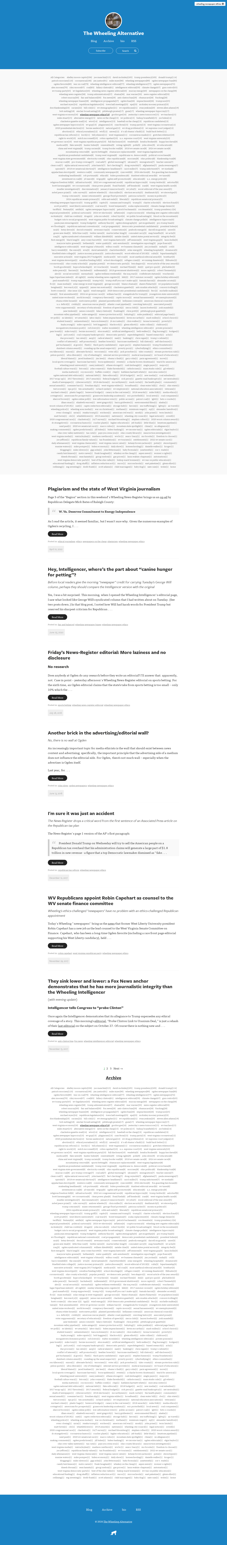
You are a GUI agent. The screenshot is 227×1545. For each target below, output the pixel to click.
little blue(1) (150, 422)
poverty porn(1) (125, 348)
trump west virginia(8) (106, 155)
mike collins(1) (147, 324)
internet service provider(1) (116, 355)
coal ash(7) (101, 161)
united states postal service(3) (145, 236)
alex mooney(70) (59, 87)
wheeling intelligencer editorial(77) (107, 84)
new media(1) (150, 375)
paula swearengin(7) (168, 165)
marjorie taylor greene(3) (69, 243)
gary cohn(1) (132, 358)
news (111, 923)
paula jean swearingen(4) (66, 222)
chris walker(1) (134, 321)
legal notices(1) (156, 416)
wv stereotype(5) (169, 192)
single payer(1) (150, 365)
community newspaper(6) (106, 172)
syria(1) (77, 412)
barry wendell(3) (59, 250)
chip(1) (116, 371)
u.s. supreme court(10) (131, 138)
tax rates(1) (81, 338)
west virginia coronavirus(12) (161, 124)
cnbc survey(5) (80, 192)
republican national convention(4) (83, 226)
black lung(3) (73, 239)
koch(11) (85, 134)
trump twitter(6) (157, 182)
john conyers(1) (97, 368)
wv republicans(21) (128, 107)
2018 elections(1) (101, 382)
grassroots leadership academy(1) (109, 395)
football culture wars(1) (66, 368)
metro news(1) (85, 453)
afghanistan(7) (150, 165)
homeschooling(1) (134, 446)
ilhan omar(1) (67, 402)
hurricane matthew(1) (127, 341)
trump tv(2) (98, 280)
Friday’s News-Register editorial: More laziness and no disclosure (107, 655)
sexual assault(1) (57, 385)
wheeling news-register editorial (87, 705)
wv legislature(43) (81, 90)
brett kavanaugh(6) (61, 185)
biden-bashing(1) (116, 429)
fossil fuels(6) (119, 185)
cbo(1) (162, 385)
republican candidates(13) (155, 121)
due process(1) (67, 338)
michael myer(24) (68, 104)
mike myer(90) (116, 80)
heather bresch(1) (107, 341)
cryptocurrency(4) (135, 212)
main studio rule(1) (152, 368)
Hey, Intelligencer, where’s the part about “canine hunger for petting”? (110, 572)
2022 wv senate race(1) (161, 439)
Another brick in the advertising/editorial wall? (98, 732)
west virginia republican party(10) (90, 141)
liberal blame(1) (68, 358)
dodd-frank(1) (90, 466)
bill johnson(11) (99, 134)
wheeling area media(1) (82, 409)
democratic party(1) (115, 334)
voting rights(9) (123, 145)
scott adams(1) (106, 466)
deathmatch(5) (152, 192)
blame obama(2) (129, 283)
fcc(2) (52, 283)
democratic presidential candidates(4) (140, 226)
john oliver (63, 785)
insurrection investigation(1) (157, 432)
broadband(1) (131, 385)
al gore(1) (78, 344)
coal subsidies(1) (167, 375)
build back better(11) (156, 131)
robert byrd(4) (118, 216)
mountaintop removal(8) (77, 151)
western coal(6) (84, 172)
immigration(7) (147, 161)
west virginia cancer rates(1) (112, 443)
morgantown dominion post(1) (71, 327)
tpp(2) (86, 290)
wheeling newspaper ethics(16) (95, 114)
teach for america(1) (166, 361)
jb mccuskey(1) (117, 321)
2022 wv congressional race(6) (108, 182)
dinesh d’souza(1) (69, 456)
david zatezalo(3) (99, 250)
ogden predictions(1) (83, 429)
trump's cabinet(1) (159, 338)
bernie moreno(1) (87, 331)
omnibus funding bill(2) (90, 260)
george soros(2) (112, 283)
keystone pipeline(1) (167, 422)
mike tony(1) (71, 331)
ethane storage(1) (114, 365)
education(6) (139, 178)
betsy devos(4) (68, 229)
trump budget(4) (88, 222)
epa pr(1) (72, 388)
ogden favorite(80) (62, 84)
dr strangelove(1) (60, 422)
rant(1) (78, 405)
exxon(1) (70, 351)
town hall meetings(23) (117, 104)
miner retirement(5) (91, 195)
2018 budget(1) (127, 375)
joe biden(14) (165, 117)
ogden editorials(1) (153, 429)
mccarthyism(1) (119, 382)
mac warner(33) (134, 94)
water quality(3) (103, 243)
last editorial (66, 1025)
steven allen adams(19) (168, 107)
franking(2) (119, 311)
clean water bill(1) (148, 385)
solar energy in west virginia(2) (88, 283)
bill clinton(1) (146, 341)
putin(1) (157, 443)
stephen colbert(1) (140, 419)
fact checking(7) (115, 165)
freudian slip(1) (92, 385)
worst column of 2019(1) (61, 405)
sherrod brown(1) (61, 399)
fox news (78, 1041)
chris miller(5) (115, 192)
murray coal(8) (62, 161)
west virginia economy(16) (65, 114)
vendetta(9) (132, 141)
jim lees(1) (101, 358)
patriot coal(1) (143, 399)
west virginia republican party (87, 953)
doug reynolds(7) (133, 165)
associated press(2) (163, 304)
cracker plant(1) (101, 422)
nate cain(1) (153, 466)
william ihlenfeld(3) (103, 236)
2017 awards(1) (93, 378)
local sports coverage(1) (63, 361)
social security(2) (71, 273)
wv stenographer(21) (107, 107)
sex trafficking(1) (148, 405)
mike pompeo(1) (82, 446)
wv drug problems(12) (132, 128)
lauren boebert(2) (148, 307)
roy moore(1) (87, 371)
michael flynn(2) (128, 266)
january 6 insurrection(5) (112, 189)
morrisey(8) (133, 158)
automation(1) (160, 456)
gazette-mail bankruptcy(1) (148, 378)
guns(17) (129, 111)
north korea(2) (84, 297)
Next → (118, 1068)
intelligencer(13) (107, 121)
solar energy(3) (135, 250)
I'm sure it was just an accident (81, 813)
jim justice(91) (100, 80)
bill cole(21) (89, 107)
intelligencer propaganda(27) (105, 101)
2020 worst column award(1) (165, 419)
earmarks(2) (87, 273)
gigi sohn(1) (96, 449)
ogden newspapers (78, 785)
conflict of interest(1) (67, 341)
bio (122, 40)
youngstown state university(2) (164, 294)
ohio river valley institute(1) (71, 432)
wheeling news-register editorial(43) (109, 90)
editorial (100, 1020)
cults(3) (154, 253)
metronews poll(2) (88, 300)
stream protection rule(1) (167, 351)
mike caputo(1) (84, 324)
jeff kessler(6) (133, 185)
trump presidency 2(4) (165, 209)
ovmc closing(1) (63, 412)
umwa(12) (114, 131)
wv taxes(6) (164, 175)
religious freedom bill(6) (62, 182)
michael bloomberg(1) (119, 419)
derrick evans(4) (84, 229)
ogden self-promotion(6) (119, 178)
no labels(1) (67, 317)
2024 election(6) (142, 172)
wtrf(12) (103, 131)
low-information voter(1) (105, 399)
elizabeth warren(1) (85, 402)
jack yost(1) (69, 334)
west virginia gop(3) (152, 239)
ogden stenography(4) (126, 222)
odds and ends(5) (109, 199)
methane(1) (121, 409)
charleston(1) (84, 419)
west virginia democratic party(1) (74, 460)
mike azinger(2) (89, 314)
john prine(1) (151, 412)
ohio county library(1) (131, 432)
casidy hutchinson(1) (67, 453)
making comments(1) (60, 429)
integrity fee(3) (168, 236)
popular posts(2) (97, 263)
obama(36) (119, 94)
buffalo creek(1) (103, 371)
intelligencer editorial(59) (127, 87)
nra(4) (56, 229)
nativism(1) (117, 416)
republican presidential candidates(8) (75, 155)
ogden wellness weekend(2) (108, 273)
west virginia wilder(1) (112, 385)
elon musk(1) (104, 331)
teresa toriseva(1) (151, 321)
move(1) (164, 358)
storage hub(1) (120, 405)
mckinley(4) (56, 216)
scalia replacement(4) (138, 206)
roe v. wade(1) (162, 449)
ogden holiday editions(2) (167, 277)
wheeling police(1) (60, 409)
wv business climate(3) (132, 246)
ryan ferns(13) (121, 124)
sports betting (64, 705)
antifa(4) (80, 209)
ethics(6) (104, 175)
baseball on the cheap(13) (129, 121)
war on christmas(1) (104, 409)
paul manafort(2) (61, 280)
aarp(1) (92, 338)
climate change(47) (151, 87)
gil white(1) (168, 368)
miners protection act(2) (110, 314)
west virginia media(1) (62, 436)
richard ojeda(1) (103, 388)
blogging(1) (65, 449)
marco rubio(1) (107, 426)
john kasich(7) (98, 165)
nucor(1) (121, 463)
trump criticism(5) (71, 195)
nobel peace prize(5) (61, 192)
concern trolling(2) (169, 287)
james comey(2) (86, 311)
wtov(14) (93, 121)
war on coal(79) (81, 84)
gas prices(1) (119, 456)
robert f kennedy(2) (166, 270)
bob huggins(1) (100, 324)
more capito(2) (148, 270)
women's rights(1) (163, 453)
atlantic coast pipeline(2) (119, 304)
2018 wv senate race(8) (136, 148)
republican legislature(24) (91, 104)
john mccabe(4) (101, 216)
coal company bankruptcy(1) (90, 334)
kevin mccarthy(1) (135, 317)
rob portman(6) (90, 175)
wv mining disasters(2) (153, 260)
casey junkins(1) (96, 365)
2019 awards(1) (102, 416)
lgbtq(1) (162, 405)
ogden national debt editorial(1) (68, 375)
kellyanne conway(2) (132, 300)
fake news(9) (76, 145)
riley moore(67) (76, 87)
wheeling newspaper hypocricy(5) (66, 202)
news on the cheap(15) (107, 117)
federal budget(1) (111, 378)
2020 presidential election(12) (69, 128)
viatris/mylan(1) (82, 436)
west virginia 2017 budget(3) (88, 256)
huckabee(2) (86, 270)
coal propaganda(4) (110, 226)
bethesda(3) (88, 243)
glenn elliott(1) (131, 324)
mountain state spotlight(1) (130, 426)
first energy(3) (58, 239)
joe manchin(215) (102, 77)
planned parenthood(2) (110, 300)
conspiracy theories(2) (103, 297)
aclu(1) (169, 334)
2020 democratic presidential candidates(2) (128, 290)
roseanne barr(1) (75, 385)
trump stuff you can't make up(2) (121, 280)
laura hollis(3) (171, 239)
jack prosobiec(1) (128, 351)
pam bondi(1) (56, 331)
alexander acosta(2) (166, 280)
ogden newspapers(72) (164, 84)
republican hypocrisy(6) (136, 182)
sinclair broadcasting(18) (88, 111)
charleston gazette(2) (124, 287)
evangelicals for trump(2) (135, 294)
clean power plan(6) (101, 185)
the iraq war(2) (130, 273)
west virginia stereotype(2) (64, 260)
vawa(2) (53, 294)
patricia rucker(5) (136, 195)
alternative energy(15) (84, 117)
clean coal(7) (57, 165)
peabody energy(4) (137, 229)
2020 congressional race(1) (63, 419)
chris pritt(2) (132, 311)
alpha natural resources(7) (77, 165)
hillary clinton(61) (104, 87)
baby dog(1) (139, 466)
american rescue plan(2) (93, 304)
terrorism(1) (100, 351)
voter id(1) (113, 351)
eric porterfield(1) (135, 395)
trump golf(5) (90, 202)
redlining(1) (58, 466)
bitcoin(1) (83, 368)
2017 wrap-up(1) (58, 378)
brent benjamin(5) (117, 206)
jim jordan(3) (151, 246)
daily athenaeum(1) (61, 443)
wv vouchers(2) (101, 266)
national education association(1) (147, 388)
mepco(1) (164, 365)
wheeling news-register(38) (72, 94)
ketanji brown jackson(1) (140, 443)
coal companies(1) (169, 395)
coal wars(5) (101, 206)
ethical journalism (66, 541)
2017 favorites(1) (76, 378)
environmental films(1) (146, 402)
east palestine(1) (153, 463)
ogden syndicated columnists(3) (77, 236)
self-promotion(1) (88, 341)
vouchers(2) (168, 273)
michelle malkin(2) (169, 290)
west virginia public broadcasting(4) (106, 219)
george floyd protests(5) (114, 195)
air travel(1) (173, 405)
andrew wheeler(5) (98, 192)
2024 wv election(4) (102, 212)
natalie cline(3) (122, 236)
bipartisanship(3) (168, 253)
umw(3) (171, 229)
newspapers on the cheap (95, 541)
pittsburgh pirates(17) (112, 111)
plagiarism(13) (106, 124)
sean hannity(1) (86, 456)
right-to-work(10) (67, 138)
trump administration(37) (99, 94)
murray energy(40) (138, 90)
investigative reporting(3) (143, 243)
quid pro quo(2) (152, 266)
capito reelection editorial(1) (97, 405)
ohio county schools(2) (76, 263)
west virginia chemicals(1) (84, 443)
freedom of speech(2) (113, 307)
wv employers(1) (121, 388)
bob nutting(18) (66, 111)
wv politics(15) (127, 117)
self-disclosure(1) (163, 341)
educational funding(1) (64, 463)
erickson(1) (105, 412)
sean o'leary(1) (132, 436)
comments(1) (170, 382)
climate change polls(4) (136, 219)
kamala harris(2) (147, 280)
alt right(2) (80, 277)
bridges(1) (174, 331)
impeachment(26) (145, 101)
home (173, 466)
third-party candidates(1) (105, 344)
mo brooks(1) (147, 436)
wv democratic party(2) (118, 263)
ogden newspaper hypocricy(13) (68, 124)
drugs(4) (88, 216)
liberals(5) (124, 199)
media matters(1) (70, 371)
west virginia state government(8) (69, 158)
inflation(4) (119, 212)
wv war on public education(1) (156, 460)
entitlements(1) (140, 439)
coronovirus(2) (57, 263)
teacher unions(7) (164, 161)
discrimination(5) (90, 189)
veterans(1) (170, 388)
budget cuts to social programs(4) (71, 219)
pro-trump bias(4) (165, 222)
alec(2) (58, 273)
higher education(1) (120, 422)
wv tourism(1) (124, 439)
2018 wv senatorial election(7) (81, 168)
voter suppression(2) (65, 307)
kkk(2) (125, 277)
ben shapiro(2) (138, 263)
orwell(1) (170, 416)
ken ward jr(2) (71, 287)
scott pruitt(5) (60, 206)
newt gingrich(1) (105, 402)
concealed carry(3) (137, 233)
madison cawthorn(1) (102, 436)
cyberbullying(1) (143, 348)
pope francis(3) (165, 243)
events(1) (121, 361)
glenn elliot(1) (169, 463)
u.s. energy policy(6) (157, 178)
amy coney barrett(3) (91, 239)
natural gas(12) (113, 128)
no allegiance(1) (162, 426)
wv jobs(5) (131, 189)
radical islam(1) (105, 338)
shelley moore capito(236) (79, 77)
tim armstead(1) (86, 388)
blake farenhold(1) (116, 368)
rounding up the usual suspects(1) (100, 348)
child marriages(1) (123, 466)
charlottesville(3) (117, 250)
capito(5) (103, 202)
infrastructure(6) (84, 182)
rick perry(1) (127, 378)
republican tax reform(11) (66, 134)
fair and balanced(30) (91, 97)
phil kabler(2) (168, 266)
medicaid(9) (62, 145)
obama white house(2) (66, 300)
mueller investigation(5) (68, 189)
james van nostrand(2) (101, 287)
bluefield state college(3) (64, 253)
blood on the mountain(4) (165, 216)
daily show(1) (117, 446)
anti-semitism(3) (121, 243)
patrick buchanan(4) (126, 209)
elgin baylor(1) (171, 429)
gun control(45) (169, 87)
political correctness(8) (160, 155)
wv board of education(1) (166, 355)
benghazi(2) (56, 287)
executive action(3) (63, 256)
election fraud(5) (171, 202)
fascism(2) (73, 270)
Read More (57, 534)
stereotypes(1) (170, 443)
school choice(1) (170, 317)
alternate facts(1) (84, 351)
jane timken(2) (70, 311)
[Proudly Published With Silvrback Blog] (113, 1534)
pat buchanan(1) (63, 344)
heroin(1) (133, 405)
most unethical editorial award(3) (146, 256)
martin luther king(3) (116, 233)
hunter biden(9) (91, 145)
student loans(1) (64, 321)
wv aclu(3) (170, 233)
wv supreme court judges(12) (159, 128)
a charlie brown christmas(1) (141, 361)
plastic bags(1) (76, 392)
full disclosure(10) (116, 141)
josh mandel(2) (166, 307)
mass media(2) (64, 283)
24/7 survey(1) (99, 419)
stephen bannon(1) (142, 344)
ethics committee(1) (162, 348)
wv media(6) (167, 168)
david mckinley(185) (122, 77)
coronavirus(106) (83, 80)
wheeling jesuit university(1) (73, 365)
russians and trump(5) (120, 202)
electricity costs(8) (96, 158)
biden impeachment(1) (114, 317)
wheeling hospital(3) (153, 250)
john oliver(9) (148, 145)
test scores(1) (59, 388)
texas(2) (114, 266)
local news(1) (152, 395)
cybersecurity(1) (83, 382)
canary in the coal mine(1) (118, 392)
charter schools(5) (152, 202)
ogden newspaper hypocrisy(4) (100, 209)
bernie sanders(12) (95, 128)
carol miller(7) (131, 168)
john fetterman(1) (112, 449)
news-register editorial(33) (156, 94)
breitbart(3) (169, 256)
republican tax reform (68, 870)
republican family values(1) (84, 439)
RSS (133, 40)
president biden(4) (169, 226)
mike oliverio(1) (80, 449)
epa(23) (133, 104)
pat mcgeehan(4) (147, 222)
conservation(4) (119, 229)
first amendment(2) (68, 294)
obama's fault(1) (116, 358)
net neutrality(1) (171, 378)
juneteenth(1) (146, 449)
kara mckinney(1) (99, 321)
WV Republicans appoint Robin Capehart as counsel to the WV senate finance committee (110, 900)
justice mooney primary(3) (90, 253)
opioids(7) (60, 168)
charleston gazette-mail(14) (73, 121)
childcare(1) (162, 324)
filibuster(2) (171, 260)
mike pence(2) (59, 270)
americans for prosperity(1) (78, 395)
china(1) (148, 426)
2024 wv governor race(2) (92, 294)
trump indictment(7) (150, 168)
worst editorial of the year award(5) (155, 189)
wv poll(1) (55, 317)
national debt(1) (93, 375)
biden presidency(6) (119, 175)
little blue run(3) (80, 233)
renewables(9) (107, 145)
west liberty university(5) (81, 206)
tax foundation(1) (107, 439)
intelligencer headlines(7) (110, 168)
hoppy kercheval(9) (168, 141)
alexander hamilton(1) (167, 409)
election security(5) (133, 192)
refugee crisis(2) (132, 260)
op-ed (163, 496)
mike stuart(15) (64, 117)
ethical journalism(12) (86, 131)
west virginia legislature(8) (150, 151)
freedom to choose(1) (166, 436)
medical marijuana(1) (142, 355)
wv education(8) (164, 145)
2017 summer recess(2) (141, 277)
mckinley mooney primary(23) (153, 104)
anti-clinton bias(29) (127, 97)
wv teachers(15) (168, 114)
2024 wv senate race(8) (159, 148)
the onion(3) (75, 250)
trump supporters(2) (81, 280)
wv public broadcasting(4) (139, 216)
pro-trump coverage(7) (83, 161)
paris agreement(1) (149, 358)
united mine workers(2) (63, 297)
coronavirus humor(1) (80, 422)
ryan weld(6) (126, 172)
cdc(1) (72, 416)
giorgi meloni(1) (103, 456)
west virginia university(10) (157, 138)
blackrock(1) (116, 324)
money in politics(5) (156, 195)
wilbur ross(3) (112, 246)
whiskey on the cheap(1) (125, 453)
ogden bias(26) (128, 101)
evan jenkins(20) (147, 107)
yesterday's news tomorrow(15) (143, 114)
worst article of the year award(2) (163, 263)
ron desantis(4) (145, 209)
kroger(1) (168, 446)
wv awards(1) (81, 317)
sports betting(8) (99, 151)
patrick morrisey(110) (62, 80)
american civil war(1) (123, 412)
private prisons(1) (164, 327)
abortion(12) (68, 131)
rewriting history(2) (142, 304)
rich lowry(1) (94, 327)
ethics (79, 541)
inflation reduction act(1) (103, 463)
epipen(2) (84, 287)
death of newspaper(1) (63, 382)
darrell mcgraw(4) (157, 229)
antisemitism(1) (81, 321)
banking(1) (128, 338)
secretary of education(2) (89, 307)
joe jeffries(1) (63, 439)
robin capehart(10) (109, 138)
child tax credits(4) (73, 216)
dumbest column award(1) (69, 348)
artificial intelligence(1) (123, 331)
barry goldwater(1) (124, 402)
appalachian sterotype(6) (63, 172)
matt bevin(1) (60, 416)
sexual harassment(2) (143, 297)
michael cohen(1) (59, 392)
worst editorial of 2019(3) (137, 253)
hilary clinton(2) (104, 311)
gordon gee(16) (119, 114)
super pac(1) (125, 344)
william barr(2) (114, 294)
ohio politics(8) (148, 158)
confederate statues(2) (150, 273)
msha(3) (163, 246)
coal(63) (90, 87)
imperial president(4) (60, 212)
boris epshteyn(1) (106, 361)
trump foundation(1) (162, 344)
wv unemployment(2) (166, 297)
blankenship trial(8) (166, 158)
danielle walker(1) (153, 446)
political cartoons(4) (81, 212)
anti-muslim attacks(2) (147, 287)
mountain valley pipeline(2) (67, 314)
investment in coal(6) (72, 178)
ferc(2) (154, 290)
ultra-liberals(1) (74, 355)
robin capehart (65, 953)
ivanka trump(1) (90, 412)
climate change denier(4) (162, 206)
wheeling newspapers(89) (137, 80)
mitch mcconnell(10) (88, 138)
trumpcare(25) (163, 101)
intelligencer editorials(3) (67, 246)
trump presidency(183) (145, 77)
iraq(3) (56, 236)
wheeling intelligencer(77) (138, 84)
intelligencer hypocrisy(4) (161, 219)
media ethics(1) (170, 392)
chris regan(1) (142, 338)
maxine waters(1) (63, 446)
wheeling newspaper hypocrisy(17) (152, 111)
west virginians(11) (118, 134)
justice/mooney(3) (114, 253)
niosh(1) (139, 412)
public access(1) (126, 399)
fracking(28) (161, 97)
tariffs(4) (57, 209)
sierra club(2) (132, 307)
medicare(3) (109, 256)
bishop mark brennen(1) (128, 460)
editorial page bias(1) (165, 314)
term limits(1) (165, 412)
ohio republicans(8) (116, 158)
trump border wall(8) (112, 148)
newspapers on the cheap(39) (163, 90)
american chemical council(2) (158, 300)
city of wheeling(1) (92, 355)
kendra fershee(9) (148, 141)
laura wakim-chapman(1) (139, 456)
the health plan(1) (153, 382)
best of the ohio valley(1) (103, 460)
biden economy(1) (100, 446)
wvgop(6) (100, 178)
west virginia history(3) (114, 239)
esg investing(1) (73, 466)
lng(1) (59, 334)
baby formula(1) (130, 449)
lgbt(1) (155, 399)
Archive (108, 40)
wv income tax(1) (134, 429)
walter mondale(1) (111, 327)
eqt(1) (151, 409)
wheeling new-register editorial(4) (162, 212)
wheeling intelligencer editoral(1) (138, 327)
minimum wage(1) (138, 409)
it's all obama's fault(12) (132, 131)
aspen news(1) (145, 453)
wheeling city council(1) (136, 416)
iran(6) (145, 185)
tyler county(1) (146, 351)
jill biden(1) (100, 429)
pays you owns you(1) (108, 432)
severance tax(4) (102, 229)
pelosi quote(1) (57, 355)
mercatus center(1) (157, 371)
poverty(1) (167, 321)
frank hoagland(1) (103, 453)
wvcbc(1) (119, 436)
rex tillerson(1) (57, 351)
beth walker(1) (144, 331)
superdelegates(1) (135, 334)
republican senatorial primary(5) (146, 199)
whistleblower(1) (85, 416)
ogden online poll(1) (81, 399)
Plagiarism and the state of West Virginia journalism (104, 488)
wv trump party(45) (61, 90)
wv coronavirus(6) (81, 185)
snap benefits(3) (156, 233)
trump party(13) (137, 124)
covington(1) (56, 395)
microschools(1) (135, 463)
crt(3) (171, 246)
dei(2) (140, 266)
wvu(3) (86, 250)
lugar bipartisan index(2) (61, 277)
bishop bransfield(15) (147, 117)
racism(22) (76, 107)
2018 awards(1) (139, 392)
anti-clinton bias (66, 1041)
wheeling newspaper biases (88, 624)
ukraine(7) (133, 161)
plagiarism (112, 541)
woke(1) (164, 466)
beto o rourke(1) (168, 399)
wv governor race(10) (61, 141)
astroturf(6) (172, 182)
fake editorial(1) (110, 375)
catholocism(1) (134, 368)
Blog (94, 40)
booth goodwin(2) (62, 266)
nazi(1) (118, 338)
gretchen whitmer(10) (163, 134)
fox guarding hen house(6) (164, 172)
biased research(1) (155, 334)
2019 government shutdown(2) (124, 270)
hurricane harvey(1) (86, 361)
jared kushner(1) (86, 358)
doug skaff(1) (83, 463)
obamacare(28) (146, 97)
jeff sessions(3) (134, 239)
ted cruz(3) (122, 256)
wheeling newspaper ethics (209, 3)
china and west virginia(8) (70, 148)
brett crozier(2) (58, 290)
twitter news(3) (97, 233)
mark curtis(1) (136, 382)
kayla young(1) (68, 324)
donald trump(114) (167, 77)
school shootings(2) (113, 260)
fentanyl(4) (68, 209)
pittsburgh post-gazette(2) (153, 311)
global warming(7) (117, 161)
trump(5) (137, 202)
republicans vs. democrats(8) (133, 155)
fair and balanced (66, 624)
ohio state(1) (173, 385)
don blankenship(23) (59, 107)
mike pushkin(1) (145, 314)
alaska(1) (163, 402)
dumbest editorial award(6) (144, 175)
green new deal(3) (61, 233)
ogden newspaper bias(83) (164, 80)
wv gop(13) (91, 124)
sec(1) (139, 375)
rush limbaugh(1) (133, 365)
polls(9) (136, 145)
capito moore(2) (123, 297)
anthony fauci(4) (106, 222)
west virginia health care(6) (164, 185)
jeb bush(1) (136, 422)
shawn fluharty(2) (147, 283)
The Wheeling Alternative (117, 1521)
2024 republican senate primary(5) (82, 199)
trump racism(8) (92, 148)
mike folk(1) (155, 392)
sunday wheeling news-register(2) (104, 277)
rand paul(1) (65, 426)
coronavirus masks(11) (140, 134)
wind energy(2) (98, 290)
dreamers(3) (171, 250)
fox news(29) (109, 97)
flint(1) (88, 344)
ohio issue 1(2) (74, 290)
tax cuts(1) (91, 432)
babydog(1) (129, 314)
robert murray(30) (70, 97)
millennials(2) (100, 270)
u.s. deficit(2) (63, 304)
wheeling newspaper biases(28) (74, 101)
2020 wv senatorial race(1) (85, 426)
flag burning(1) (160, 331)
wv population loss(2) (168, 283)
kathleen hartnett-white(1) (133, 371)
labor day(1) (95, 317)
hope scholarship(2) (82, 266)
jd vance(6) (89, 178)
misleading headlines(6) (70, 175)
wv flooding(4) (58, 226)
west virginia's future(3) (92, 246)
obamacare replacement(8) (122, 151)
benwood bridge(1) (94, 392)
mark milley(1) (153, 317)
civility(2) (75, 304)
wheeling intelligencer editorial (99, 1041)
